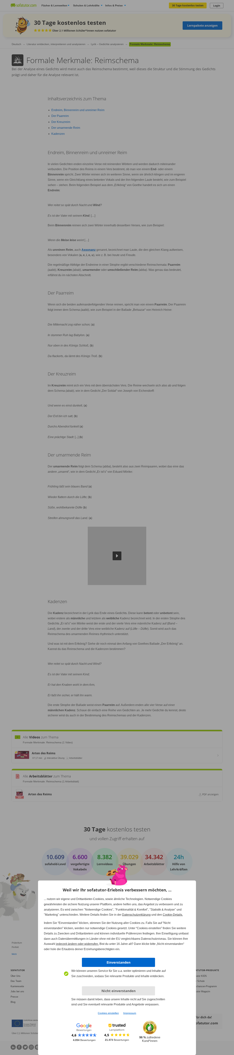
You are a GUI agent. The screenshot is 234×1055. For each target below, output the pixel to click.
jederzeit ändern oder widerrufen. (77, 943)
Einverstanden (119, 962)
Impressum (129, 1013)
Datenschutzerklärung (136, 914)
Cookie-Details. (173, 914)
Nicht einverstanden (118, 991)
